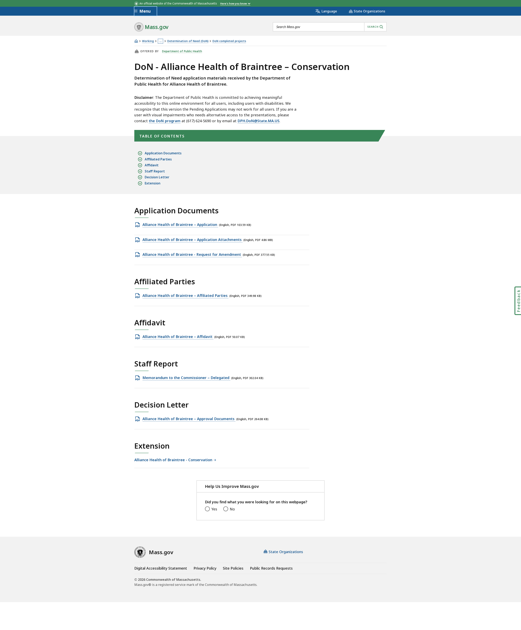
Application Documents (163, 153)
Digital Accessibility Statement (160, 568)
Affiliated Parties (158, 159)
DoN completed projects (229, 41)
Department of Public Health (182, 51)
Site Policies (233, 568)
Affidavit (152, 165)
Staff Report (155, 171)
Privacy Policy (205, 568)
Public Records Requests (271, 568)
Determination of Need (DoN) (187, 41)
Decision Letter (157, 177)
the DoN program (165, 120)
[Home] (136, 41)
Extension (152, 183)
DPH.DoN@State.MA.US (258, 120)
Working (148, 41)
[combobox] (330, 27)
